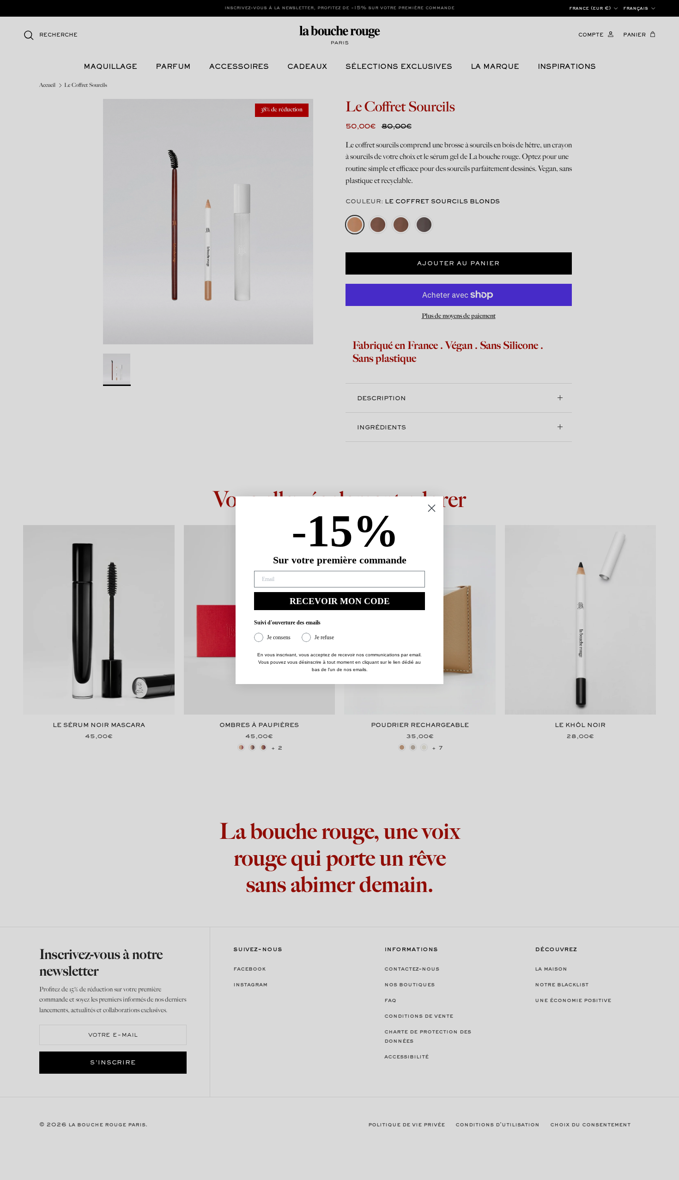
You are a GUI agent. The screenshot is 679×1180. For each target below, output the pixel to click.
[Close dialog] (432, 508)
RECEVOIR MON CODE (340, 601)
